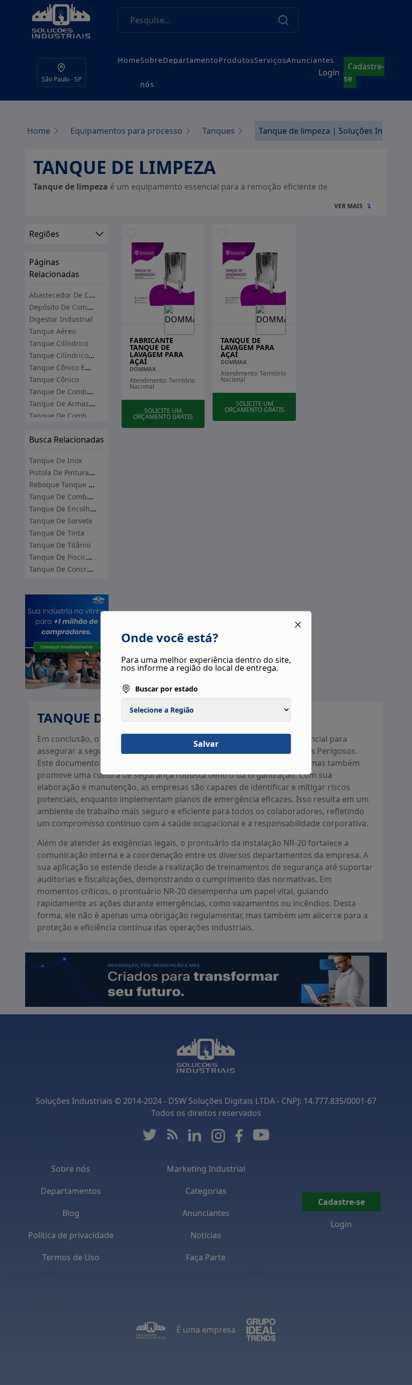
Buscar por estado (166, 689)
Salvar (206, 743)
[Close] (298, 625)
